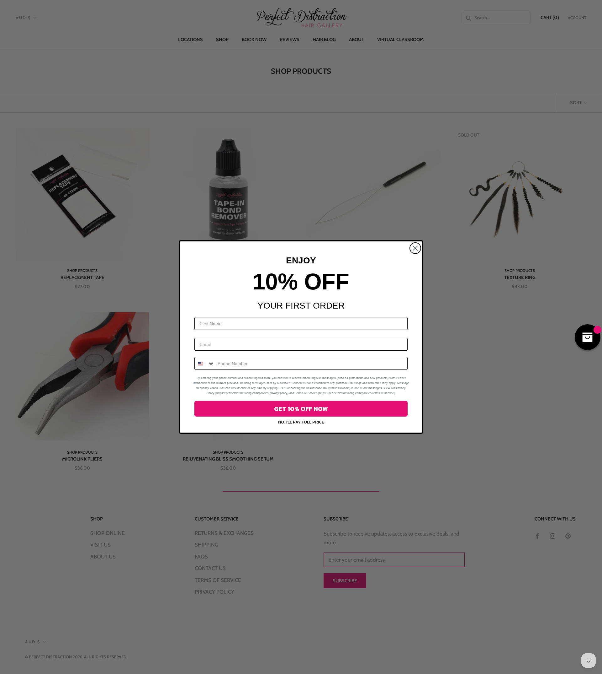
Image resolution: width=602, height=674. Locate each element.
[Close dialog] (415, 248)
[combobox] (204, 363)
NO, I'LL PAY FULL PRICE (301, 422)
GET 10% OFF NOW (301, 408)
